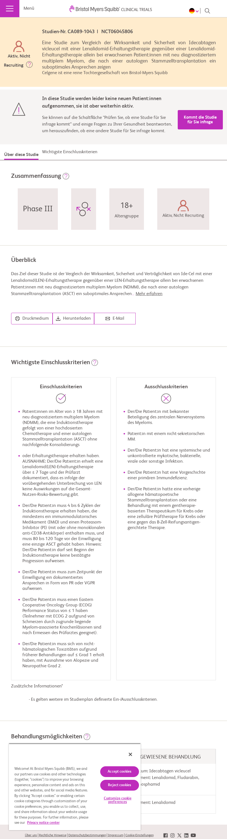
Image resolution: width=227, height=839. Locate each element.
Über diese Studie (21, 155)
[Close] (130, 754)
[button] (29, 65)
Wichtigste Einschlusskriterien (69, 152)
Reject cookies (119, 785)
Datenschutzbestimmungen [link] (87, 835)
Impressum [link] (115, 835)
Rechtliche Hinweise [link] (52, 835)
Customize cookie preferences (117, 800)
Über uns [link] (31, 835)
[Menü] (9, 8)
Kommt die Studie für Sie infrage (200, 119)
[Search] (207, 11)
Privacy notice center (43, 823)
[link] (165, 835)
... (147, 294)
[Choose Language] (194, 11)
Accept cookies (119, 771)
